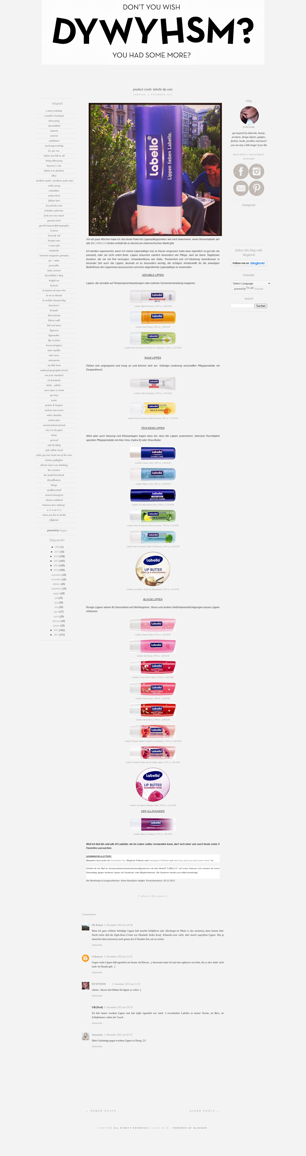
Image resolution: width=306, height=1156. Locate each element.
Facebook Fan (118, 860)
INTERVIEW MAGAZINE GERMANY (54, 255)
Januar (56, 625)
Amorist (54, 135)
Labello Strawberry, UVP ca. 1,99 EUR (153, 720)
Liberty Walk (54, 320)
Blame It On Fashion (54, 170)
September (56, 588)
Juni (57, 602)
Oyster (54, 400)
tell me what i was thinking (54, 465)
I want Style (54, 245)
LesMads (54, 310)
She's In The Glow (54, 430)
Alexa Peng (54, 120)
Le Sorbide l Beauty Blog (54, 300)
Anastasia (97, 1034)
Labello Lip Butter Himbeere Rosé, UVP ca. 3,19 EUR (153, 805)
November (56, 579)
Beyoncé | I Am (54, 165)
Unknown (97, 956)
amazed (54, 130)
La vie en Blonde (54, 295)
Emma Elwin (54, 195)
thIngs (54, 485)
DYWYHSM (99, 984)
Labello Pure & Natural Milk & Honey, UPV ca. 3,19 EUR (153, 418)
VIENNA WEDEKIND (54, 500)
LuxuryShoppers (54, 345)
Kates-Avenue (54, 270)
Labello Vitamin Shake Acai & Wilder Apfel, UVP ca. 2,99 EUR (153, 762)
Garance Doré (54, 220)
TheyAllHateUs (54, 480)
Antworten (97, 945)
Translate (259, 288)
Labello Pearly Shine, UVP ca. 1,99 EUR (152, 635)
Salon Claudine (54, 415)
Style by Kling (54, 445)
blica (54, 175)
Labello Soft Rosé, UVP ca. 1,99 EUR (153, 656)
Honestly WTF (54, 235)
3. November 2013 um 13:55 (126, 984)
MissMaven (54, 360)
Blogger (63, 530)
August (56, 593)
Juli (56, 598)
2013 (56, 570)
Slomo (54, 435)
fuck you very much (54, 215)
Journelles (54, 265)
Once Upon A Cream (54, 390)
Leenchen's (54, 305)
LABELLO (100, 243)
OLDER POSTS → (205, 1111)
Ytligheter (54, 520)
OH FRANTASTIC (54, 380)
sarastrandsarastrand (54, 425)
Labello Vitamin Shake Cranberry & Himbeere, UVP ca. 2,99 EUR (153, 741)
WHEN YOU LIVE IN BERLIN (54, 515)
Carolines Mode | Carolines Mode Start (54, 180)
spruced (54, 440)
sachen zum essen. (54, 410)
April (56, 611)
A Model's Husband (54, 115)
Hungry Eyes (54, 240)
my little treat (54, 365)
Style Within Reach (54, 450)
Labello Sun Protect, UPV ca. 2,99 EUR (153, 327)
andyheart (54, 140)
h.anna (54, 230)
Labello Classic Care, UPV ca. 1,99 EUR (152, 463)
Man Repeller (54, 350)
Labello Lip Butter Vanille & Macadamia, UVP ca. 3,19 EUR (153, 589)
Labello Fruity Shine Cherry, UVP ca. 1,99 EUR (152, 677)
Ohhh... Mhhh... (54, 385)
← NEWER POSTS (101, 1111)
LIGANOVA (54, 330)
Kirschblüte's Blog (54, 275)
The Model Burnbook (54, 475)
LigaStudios (54, 335)
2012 (56, 630)
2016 (56, 556)
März (57, 616)
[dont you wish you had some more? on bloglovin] (249, 265)
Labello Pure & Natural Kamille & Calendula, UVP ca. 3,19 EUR (152, 348)
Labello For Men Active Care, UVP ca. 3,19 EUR (153, 505)
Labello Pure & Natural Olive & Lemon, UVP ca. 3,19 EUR (153, 525)
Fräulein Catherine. (54, 210)
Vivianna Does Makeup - (54, 505)
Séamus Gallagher (54, 460)
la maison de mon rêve (54, 290)
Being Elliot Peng (54, 160)
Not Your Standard (54, 375)
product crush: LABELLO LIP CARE (153, 89)
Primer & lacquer (54, 405)
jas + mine (54, 260)
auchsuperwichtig (54, 145)
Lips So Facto (54, 340)
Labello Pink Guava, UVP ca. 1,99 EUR (153, 698)
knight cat (54, 280)
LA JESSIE (54, 285)
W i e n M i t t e (54, 510)
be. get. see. (54, 150)
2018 (58, 547)
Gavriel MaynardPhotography (54, 225)
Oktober (57, 584)
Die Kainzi (97, 925)
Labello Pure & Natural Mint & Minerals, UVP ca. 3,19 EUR (152, 546)
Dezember (57, 574)
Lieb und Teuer (54, 325)
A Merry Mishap (54, 110)
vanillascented (54, 490)
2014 (56, 565)
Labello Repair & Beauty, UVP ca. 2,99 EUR (153, 834)
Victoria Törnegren (54, 495)
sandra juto (54, 420)
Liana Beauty (54, 315)
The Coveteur (54, 470)
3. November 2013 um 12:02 (118, 956)
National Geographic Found (54, 370)
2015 (56, 560)
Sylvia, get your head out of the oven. (54, 455)
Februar (57, 621)
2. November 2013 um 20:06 (118, 925)
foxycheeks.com (54, 205)
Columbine (54, 190)
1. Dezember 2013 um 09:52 (118, 1034)
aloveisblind (54, 125)
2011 (56, 634)
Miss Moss (54, 355)
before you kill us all (54, 155)
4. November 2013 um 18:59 (118, 1007)
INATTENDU (54, 250)
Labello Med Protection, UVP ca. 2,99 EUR (153, 306)
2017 (57, 551)
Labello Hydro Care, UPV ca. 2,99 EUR (153, 484)
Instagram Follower (159, 860)
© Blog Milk (160, 1128)
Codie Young (54, 185)
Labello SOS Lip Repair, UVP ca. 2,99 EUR (153, 393)
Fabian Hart (54, 200)
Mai (57, 607)
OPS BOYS (54, 395)
